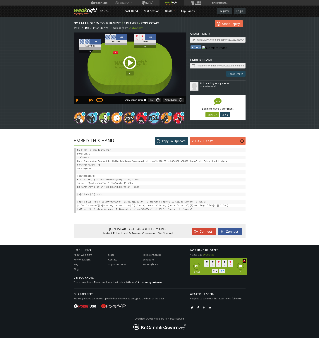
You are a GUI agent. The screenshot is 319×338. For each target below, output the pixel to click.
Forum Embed (236, 74)
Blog (76, 269)
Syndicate (148, 259)
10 (145, 46)
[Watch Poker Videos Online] (99, 3)
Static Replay (231, 24)
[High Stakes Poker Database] (196, 3)
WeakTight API (151, 264)
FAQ (76, 264)
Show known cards (134, 99)
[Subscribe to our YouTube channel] (210, 307)
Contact (112, 259)
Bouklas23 (208, 254)
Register (224, 11)
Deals (169, 11)
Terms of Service (152, 254)
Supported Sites (117, 264)
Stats (111, 254)
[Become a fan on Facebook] (198, 307)
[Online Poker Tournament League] (147, 3)
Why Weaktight (82, 259)
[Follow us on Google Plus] (204, 307)
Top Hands (188, 11)
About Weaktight (83, 254)
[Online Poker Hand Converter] (172, 3)
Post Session (151, 11)
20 (90, 51)
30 (130, 73)
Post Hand (131, 11)
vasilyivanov (136, 28)
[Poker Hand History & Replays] (220, 3)
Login (239, 11)
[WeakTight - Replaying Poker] (86, 11)
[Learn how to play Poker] (123, 3)
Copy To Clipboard (174, 141)
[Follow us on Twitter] (192, 307)
